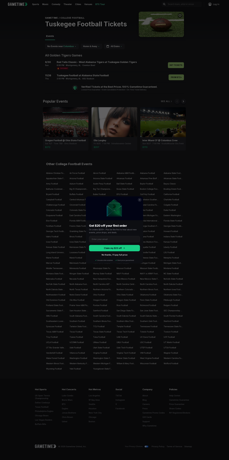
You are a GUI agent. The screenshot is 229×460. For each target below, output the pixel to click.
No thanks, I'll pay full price (114, 255)
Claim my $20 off (113, 248)
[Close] (140, 200)
